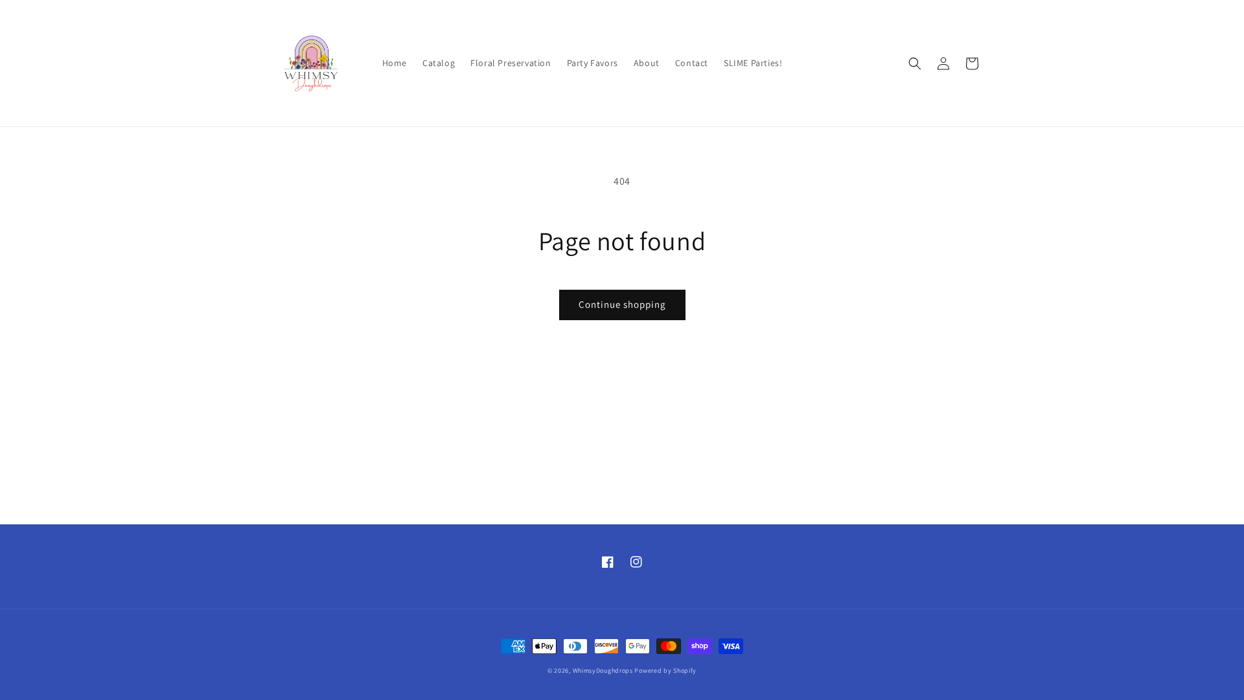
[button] (915, 63)
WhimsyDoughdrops (603, 670)
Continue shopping (622, 304)
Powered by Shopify (665, 670)
